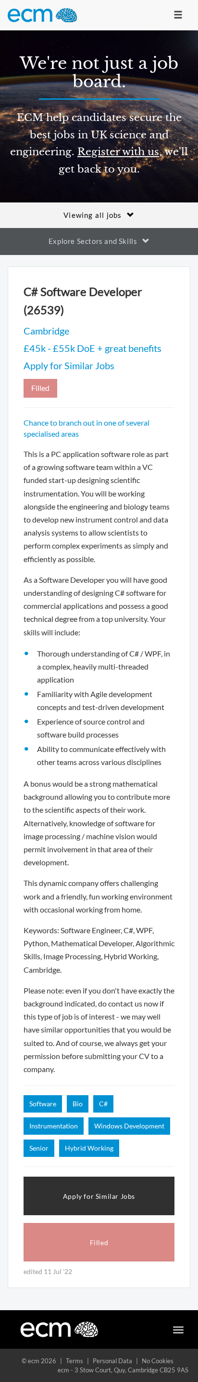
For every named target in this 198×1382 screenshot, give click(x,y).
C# (103, 1104)
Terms (74, 1361)
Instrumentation (53, 1126)
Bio (78, 1104)
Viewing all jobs (92, 215)
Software (42, 1104)
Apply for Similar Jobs (69, 365)
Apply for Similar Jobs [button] (99, 1196)
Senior (39, 1148)
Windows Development (129, 1126)
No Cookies (157, 1361)
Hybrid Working (89, 1148)
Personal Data (112, 1361)
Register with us (118, 152)
